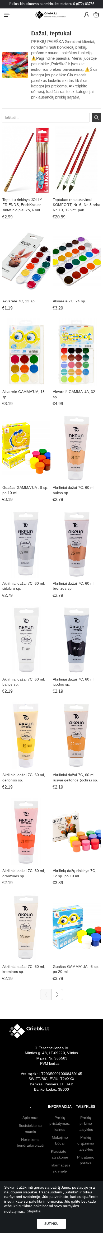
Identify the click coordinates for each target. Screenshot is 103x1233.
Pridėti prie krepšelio (26, 191)
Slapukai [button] (34, 1211)
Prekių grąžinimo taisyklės (85, 1143)
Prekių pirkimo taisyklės (85, 1123)
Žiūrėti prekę (76, 191)
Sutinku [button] (51, 1224)
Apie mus (30, 1117)
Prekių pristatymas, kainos (59, 1123)
